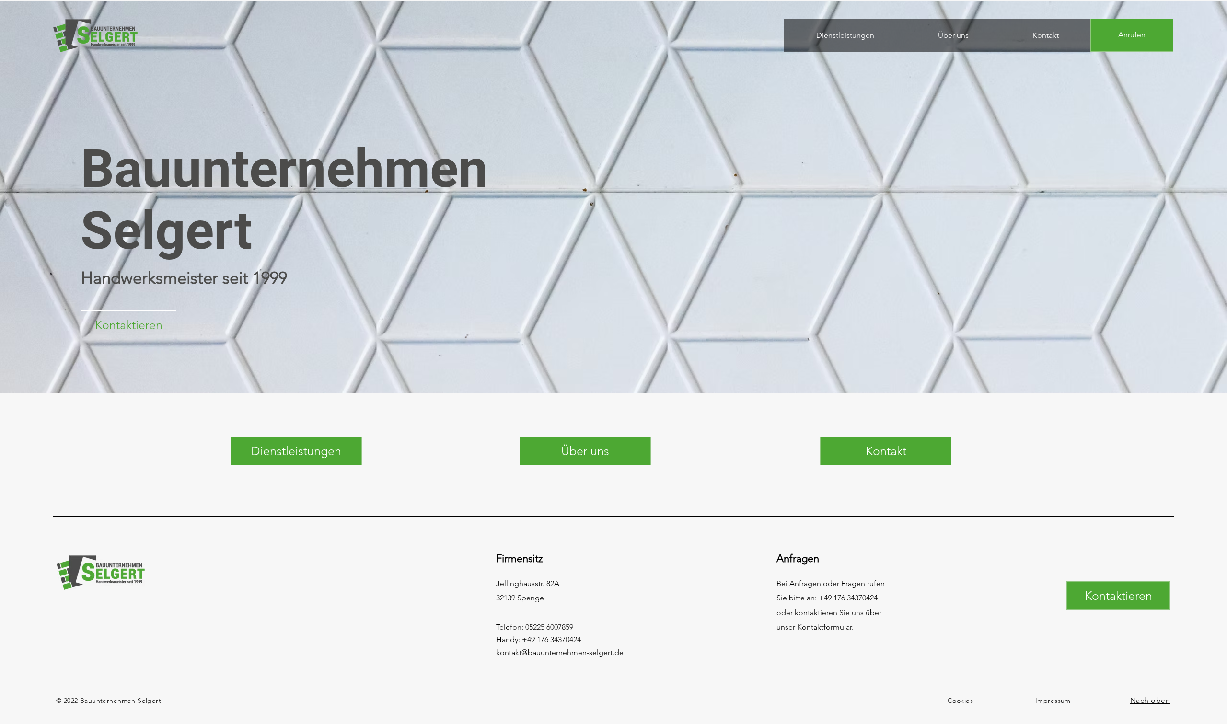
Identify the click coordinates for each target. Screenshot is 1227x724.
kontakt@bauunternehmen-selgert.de (560, 652)
